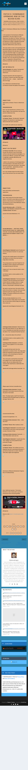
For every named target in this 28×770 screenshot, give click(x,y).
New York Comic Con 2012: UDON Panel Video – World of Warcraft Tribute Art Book (14, 604)
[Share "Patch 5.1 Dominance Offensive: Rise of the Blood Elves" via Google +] (10, 526)
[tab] (14, 644)
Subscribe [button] (8, 643)
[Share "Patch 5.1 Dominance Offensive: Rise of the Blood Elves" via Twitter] (7, 526)
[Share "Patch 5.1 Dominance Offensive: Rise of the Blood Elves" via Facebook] (4, 526)
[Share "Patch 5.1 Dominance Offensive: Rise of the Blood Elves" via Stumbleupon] (23, 526)
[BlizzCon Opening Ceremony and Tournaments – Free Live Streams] (14, 629)
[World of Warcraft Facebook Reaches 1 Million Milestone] (14, 593)
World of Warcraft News (14, 23)
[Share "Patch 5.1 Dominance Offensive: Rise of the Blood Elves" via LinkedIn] (18, 526)
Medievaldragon (12, 21)
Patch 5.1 (5, 23)
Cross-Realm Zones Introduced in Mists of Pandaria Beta (13, 624)
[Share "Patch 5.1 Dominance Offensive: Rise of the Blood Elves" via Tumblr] (12, 526)
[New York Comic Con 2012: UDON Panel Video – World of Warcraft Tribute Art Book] (14, 600)
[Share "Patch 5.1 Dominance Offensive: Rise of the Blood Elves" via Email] (12, 529)
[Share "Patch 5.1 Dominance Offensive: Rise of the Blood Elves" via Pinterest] (15, 526)
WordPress (23, 702)
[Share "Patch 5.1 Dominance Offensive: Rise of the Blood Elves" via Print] (15, 529)
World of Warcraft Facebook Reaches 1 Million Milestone (12, 596)
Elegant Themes (11, 702)
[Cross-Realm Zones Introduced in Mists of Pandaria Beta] (14, 615)
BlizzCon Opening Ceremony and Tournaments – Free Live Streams (11, 632)
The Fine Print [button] (10, 673)
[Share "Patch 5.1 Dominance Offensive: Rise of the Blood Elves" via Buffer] (20, 526)
